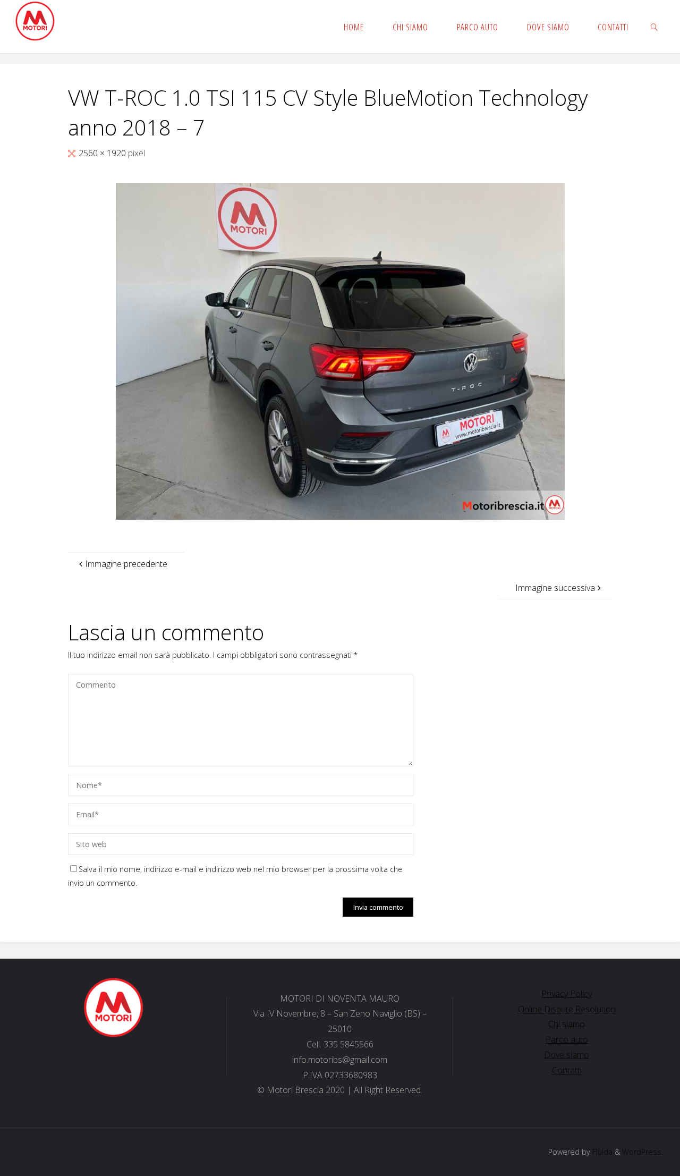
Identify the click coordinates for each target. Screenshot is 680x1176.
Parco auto (567, 1039)
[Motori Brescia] (35, 21)
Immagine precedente (126, 564)
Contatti (567, 1070)
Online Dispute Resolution (567, 1009)
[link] (654, 26)
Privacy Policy (566, 994)
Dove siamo (566, 1055)
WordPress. (642, 1152)
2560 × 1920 (103, 153)
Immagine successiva (555, 588)
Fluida (601, 1152)
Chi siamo (566, 1024)
